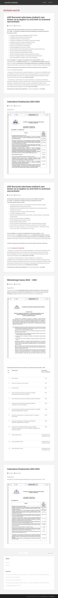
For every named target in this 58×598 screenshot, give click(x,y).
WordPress (52, 596)
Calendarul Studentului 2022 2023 (23, 469)
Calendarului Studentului (17, 69)
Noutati (50, 2)
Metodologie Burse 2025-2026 (13, 577)
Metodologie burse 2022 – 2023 (22, 280)
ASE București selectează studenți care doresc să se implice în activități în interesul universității (27, 574)
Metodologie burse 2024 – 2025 (13, 585)
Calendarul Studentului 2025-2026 (13, 580)
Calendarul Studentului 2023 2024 (23, 101)
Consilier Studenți (11, 2)
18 (29, 552)
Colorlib (43, 596)
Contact (44, 2)
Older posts (50, 553)
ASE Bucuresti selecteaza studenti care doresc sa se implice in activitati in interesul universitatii (28, 19)
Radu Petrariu (18, 25)
